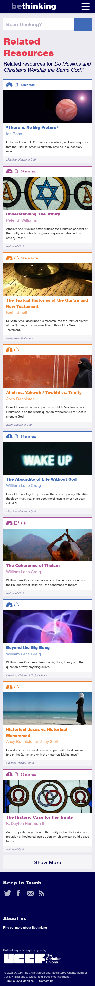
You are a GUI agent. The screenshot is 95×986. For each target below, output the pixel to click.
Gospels (11, 762)
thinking (33, 6)
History (21, 762)
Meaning (11, 159)
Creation (11, 675)
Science (42, 675)
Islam (9, 338)
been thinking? (24, 24)
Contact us (46, 980)
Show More (47, 862)
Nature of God (26, 159)
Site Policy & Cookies (20, 980)
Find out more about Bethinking (25, 927)
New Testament (23, 338)
